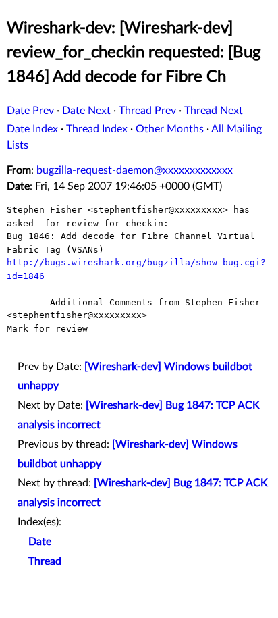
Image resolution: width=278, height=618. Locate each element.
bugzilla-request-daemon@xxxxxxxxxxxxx (134, 170)
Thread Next (213, 110)
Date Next (86, 110)
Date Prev (30, 110)
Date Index (32, 129)
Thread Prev (147, 110)
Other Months (170, 129)
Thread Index (97, 129)
